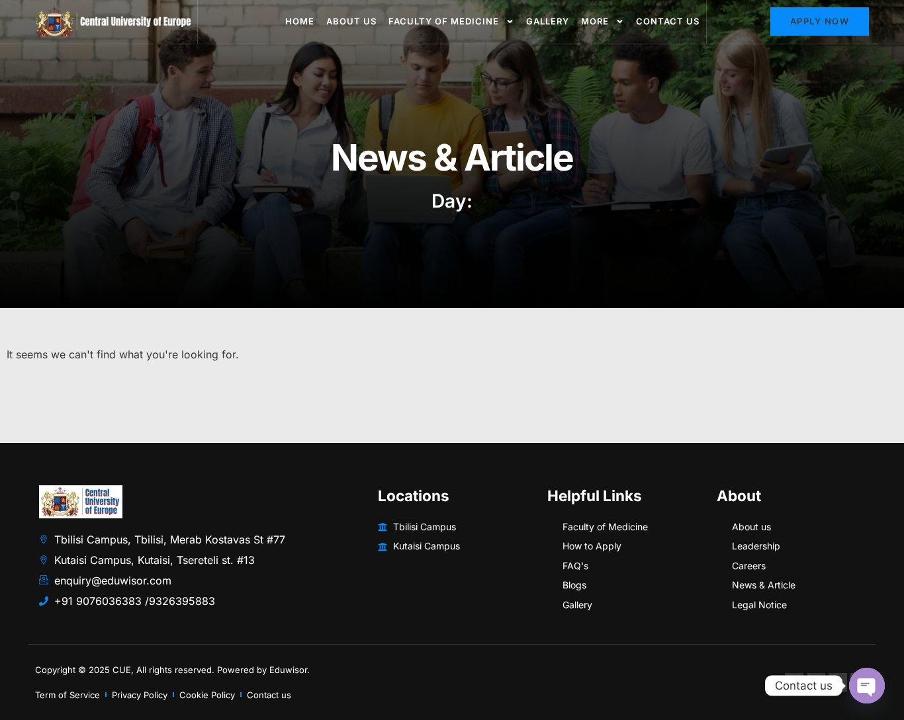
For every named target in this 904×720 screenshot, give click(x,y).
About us (351, 21)
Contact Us (668, 21)
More (595, 21)
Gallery (547, 21)
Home (299, 21)
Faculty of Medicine (443, 21)
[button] (820, 21)
